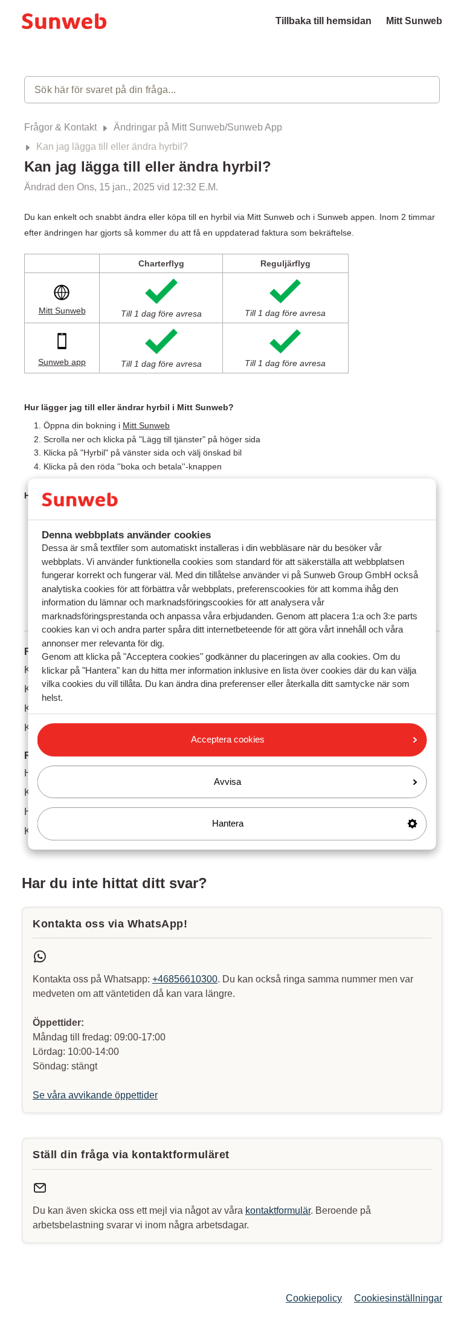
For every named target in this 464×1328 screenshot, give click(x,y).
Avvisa (227, 781)
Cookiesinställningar (398, 1298)
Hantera (227, 823)
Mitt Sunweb (414, 21)
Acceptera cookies (228, 739)
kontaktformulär (278, 1210)
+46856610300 (185, 979)
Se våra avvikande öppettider (95, 1095)
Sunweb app (62, 362)
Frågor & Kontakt (60, 127)
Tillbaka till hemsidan (324, 21)
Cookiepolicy (314, 1298)
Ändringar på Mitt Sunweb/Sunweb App (198, 127)
